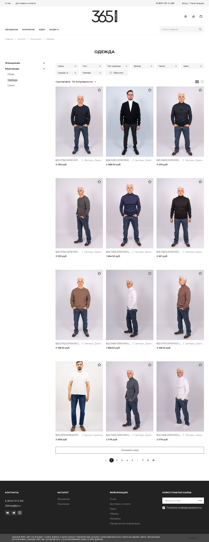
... (137, 460)
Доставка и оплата (26, 3)
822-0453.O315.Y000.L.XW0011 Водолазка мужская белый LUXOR (118, 343)
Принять (192, 538)
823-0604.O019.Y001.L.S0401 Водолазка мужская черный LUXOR (169, 252)
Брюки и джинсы (93, 435)
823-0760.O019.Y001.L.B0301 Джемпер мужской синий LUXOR (68, 160)
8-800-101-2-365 (165, 3)
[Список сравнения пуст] (193, 16)
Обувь (10, 74)
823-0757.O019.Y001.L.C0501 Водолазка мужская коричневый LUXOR (169, 343)
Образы (114, 513)
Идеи (113, 508)
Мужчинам (28, 30)
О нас (8, 3)
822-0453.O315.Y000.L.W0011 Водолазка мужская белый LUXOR (169, 435)
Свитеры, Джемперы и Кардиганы (93, 160)
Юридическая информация (125, 523)
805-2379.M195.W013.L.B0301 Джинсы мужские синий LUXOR (68, 435)
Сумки (10, 85)
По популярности (82, 81)
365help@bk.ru (13, 505)
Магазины (115, 518)
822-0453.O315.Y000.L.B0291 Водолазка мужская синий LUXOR (118, 252)
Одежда (12, 80)
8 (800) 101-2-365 (14, 501)
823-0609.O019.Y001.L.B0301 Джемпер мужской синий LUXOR (169, 160)
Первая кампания (172, 512)
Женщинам (11, 30)
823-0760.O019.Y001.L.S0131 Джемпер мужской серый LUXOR (68, 252)
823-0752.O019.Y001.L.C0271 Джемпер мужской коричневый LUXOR (68, 343)
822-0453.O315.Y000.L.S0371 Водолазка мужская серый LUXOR (118, 435)
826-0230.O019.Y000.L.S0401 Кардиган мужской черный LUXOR (118, 160)
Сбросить (118, 72)
